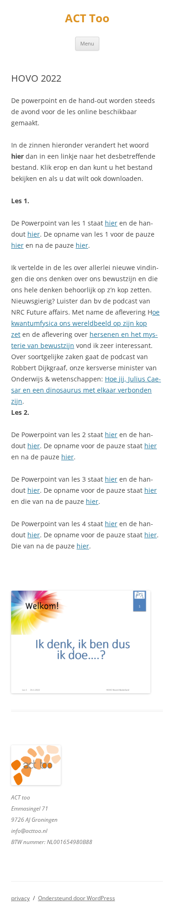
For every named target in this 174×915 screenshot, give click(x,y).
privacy (20, 898)
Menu (87, 43)
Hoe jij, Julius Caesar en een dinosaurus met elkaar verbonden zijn (86, 390)
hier (111, 223)
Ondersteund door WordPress (76, 898)
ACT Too (87, 18)
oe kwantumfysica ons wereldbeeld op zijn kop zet (85, 323)
